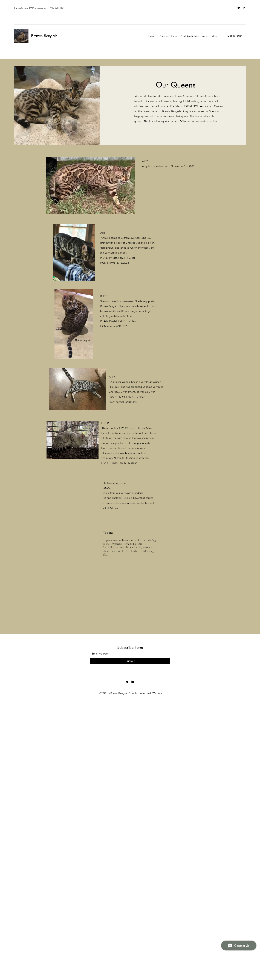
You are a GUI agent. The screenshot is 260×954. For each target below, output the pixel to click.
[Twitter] (239, 8)
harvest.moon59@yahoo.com (30, 7)
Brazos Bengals (44, 35)
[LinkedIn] (244, 8)
